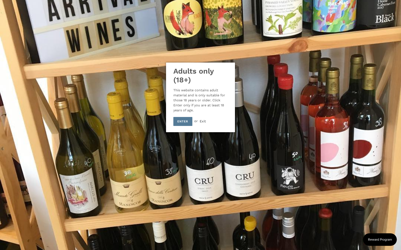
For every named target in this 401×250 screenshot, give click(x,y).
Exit (203, 121)
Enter (182, 121)
